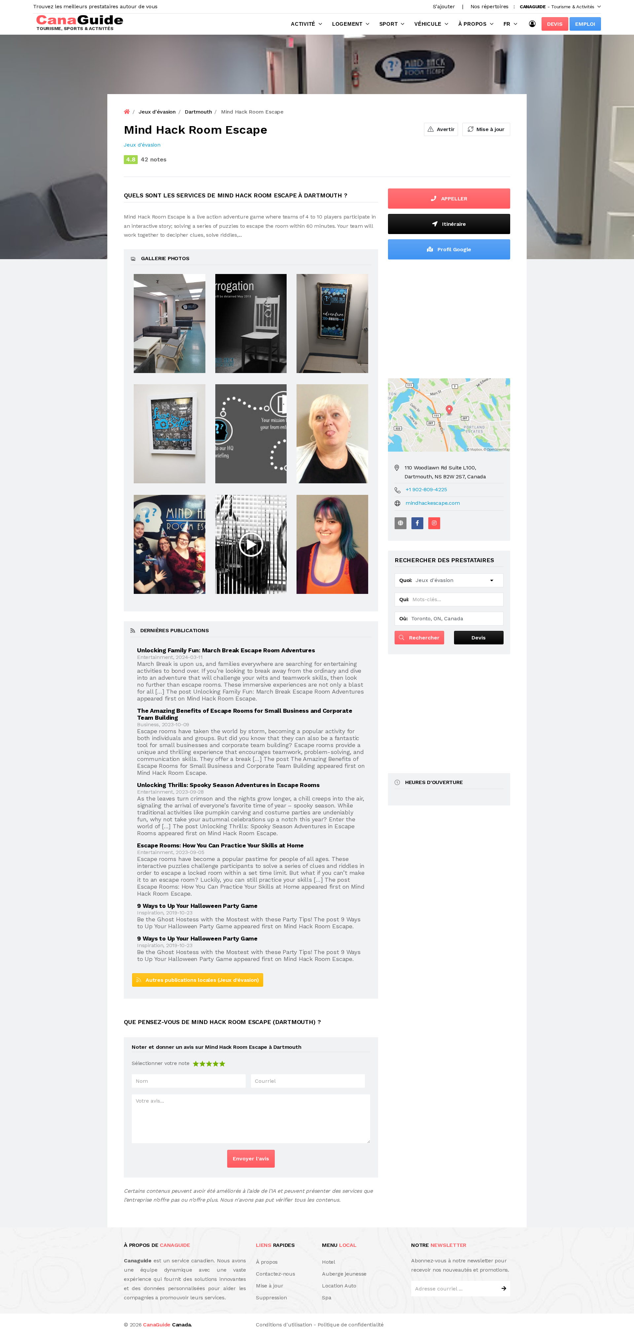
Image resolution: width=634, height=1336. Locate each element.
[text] (222, 1063)
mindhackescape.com (432, 503)
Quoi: (405, 580)
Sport (388, 24)
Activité (303, 24)
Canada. (167, 1324)
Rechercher (423, 637)
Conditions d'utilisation (284, 1324)
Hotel (328, 1262)
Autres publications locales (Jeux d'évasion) (200, 980)
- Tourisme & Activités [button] (557, 6)
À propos (472, 24)
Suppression (271, 1297)
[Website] (400, 523)
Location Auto (339, 1286)
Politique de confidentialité (351, 1324)
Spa (326, 1297)
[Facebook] (417, 523)
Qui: (404, 599)
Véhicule (427, 24)
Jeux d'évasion (142, 145)
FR (507, 24)
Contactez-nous (275, 1274)
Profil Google (454, 249)
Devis (555, 24)
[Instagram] (434, 523)
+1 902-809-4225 (426, 489)
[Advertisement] (449, 317)
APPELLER (453, 198)
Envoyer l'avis (251, 1158)
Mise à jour (490, 129)
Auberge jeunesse (344, 1274)
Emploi (585, 24)
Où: (403, 618)
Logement (347, 24)
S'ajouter (444, 6)
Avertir (444, 129)
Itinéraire (453, 224)
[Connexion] (534, 23)
